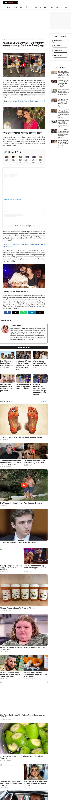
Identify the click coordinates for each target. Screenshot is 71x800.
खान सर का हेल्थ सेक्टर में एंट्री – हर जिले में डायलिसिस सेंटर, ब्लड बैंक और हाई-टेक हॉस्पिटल (63, 92)
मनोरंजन (27, 7)
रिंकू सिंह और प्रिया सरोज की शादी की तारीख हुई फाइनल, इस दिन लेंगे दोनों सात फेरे (23, 386)
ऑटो (45, 7)
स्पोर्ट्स (51, 7)
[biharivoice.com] (10, 2)
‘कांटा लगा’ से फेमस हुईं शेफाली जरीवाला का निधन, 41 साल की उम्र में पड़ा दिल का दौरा (63, 143)
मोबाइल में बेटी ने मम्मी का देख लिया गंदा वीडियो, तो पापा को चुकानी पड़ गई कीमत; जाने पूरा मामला (63, 83)
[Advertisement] (24, 24)
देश (21, 7)
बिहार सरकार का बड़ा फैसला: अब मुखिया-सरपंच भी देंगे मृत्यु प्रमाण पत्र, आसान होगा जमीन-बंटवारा (63, 73)
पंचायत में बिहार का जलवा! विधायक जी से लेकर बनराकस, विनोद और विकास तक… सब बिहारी (63, 123)
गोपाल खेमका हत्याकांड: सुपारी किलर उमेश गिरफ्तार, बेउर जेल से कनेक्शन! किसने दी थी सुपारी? (63, 102)
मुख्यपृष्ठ (4, 39)
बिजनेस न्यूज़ (38, 7)
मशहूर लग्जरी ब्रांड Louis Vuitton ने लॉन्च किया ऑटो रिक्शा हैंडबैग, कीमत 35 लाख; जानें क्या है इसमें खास (63, 112)
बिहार (8, 7)
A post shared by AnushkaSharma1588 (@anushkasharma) (24, 226)
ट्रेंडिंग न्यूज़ (59, 7)
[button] (66, 7)
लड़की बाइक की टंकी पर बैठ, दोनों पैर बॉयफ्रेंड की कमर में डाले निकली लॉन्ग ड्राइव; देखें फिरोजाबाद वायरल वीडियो (23, 365)
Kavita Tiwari (15, 326)
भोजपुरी (15, 7)
